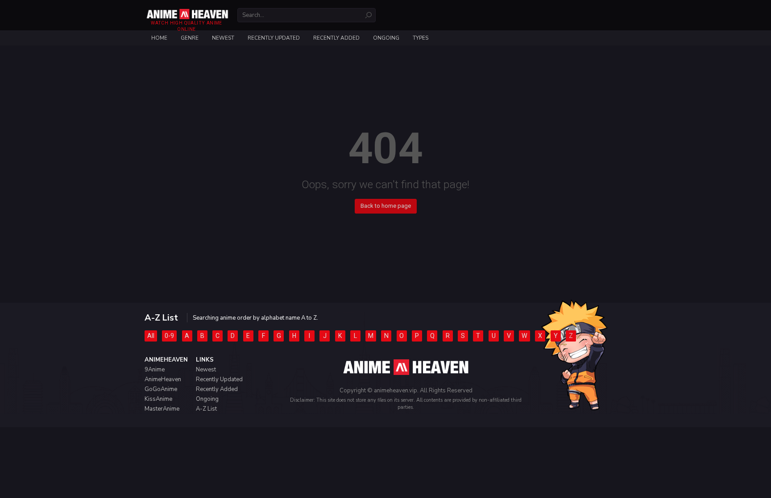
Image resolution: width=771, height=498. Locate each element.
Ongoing (386, 37)
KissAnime (158, 399)
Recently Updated (274, 37)
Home (159, 37)
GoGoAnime (161, 389)
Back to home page (386, 205)
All (150, 335)
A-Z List (206, 409)
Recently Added (336, 37)
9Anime (155, 370)
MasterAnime (162, 409)
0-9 (169, 335)
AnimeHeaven (163, 379)
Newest (223, 37)
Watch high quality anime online (186, 26)
